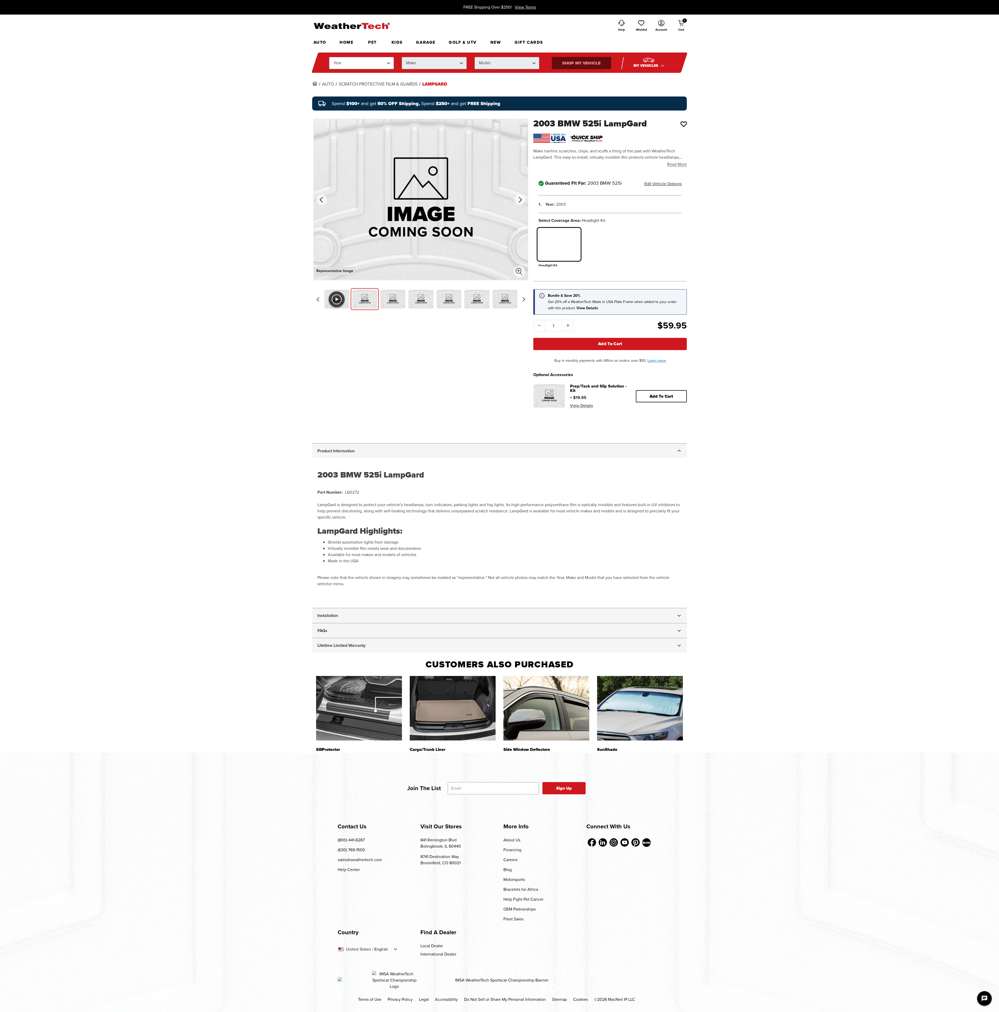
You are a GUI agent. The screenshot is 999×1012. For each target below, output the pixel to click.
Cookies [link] (580, 999)
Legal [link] (424, 999)
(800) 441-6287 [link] (351, 840)
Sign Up (564, 788)
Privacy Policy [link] (400, 999)
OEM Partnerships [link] (519, 909)
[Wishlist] (684, 124)
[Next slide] (523, 299)
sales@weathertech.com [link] (360, 860)
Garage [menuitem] (426, 42)
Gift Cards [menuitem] (529, 42)
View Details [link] (581, 406)
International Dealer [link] (438, 954)
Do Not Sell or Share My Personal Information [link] (505, 999)
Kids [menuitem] (397, 42)
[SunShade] (640, 708)
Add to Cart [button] (661, 396)
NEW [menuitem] (495, 42)
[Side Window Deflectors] (546, 708)
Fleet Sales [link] (513, 919)
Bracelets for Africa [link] (520, 889)
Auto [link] (328, 84)
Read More (677, 164)
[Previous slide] (318, 299)
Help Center (349, 870)
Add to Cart (610, 344)
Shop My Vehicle (581, 63)
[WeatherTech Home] (351, 26)
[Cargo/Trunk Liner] (453, 708)
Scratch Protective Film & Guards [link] (378, 84)
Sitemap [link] (559, 999)
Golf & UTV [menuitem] (463, 42)
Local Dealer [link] (431, 946)
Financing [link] (512, 850)
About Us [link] (511, 840)
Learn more (657, 360)
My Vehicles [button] (646, 65)
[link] (315, 83)
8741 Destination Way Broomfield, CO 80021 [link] (440, 860)
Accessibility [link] (446, 999)
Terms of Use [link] (369, 999)
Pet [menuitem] (372, 42)
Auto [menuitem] (319, 42)
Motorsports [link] (514, 879)
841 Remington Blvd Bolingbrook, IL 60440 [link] (440, 843)
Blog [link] (507, 870)
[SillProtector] (359, 708)
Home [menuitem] (346, 42)
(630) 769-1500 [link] (351, 850)
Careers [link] (510, 860)
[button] (641, 26)
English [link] (381, 949)
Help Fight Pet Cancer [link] (523, 899)
